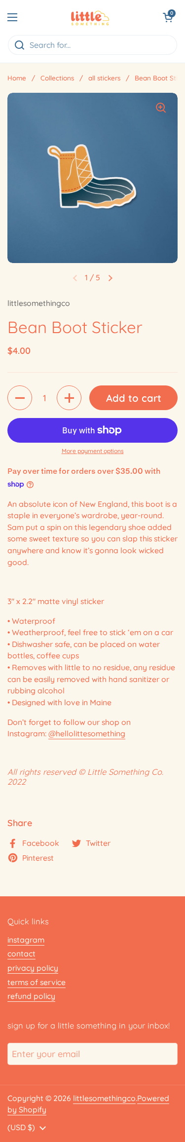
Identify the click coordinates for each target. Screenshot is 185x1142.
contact (21, 953)
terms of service (36, 982)
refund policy (31, 996)
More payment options (93, 451)
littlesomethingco (104, 1098)
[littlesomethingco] (90, 17)
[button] (168, 17)
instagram (25, 940)
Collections (57, 78)
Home (16, 78)
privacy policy (32, 968)
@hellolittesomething (86, 733)
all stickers (104, 78)
